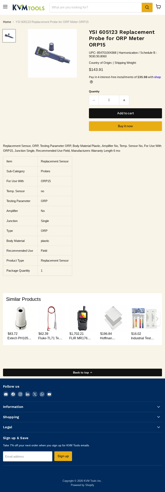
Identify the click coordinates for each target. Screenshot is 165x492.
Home (7, 22)
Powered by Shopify (82, 485)
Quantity (94, 91)
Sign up (63, 456)
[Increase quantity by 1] (124, 100)
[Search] (147, 7)
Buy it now (125, 126)
